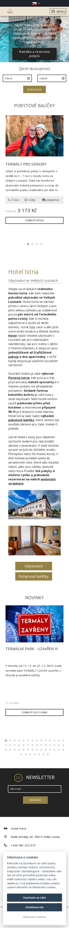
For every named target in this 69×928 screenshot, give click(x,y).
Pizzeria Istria (18, 378)
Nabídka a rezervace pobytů (34, 54)
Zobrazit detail (34, 220)
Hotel (12, 336)
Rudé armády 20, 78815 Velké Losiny (35, 837)
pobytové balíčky (21, 420)
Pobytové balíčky (34, 576)
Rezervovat (34, 89)
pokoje (13, 357)
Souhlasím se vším (34, 897)
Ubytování (33, 566)
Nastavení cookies (34, 916)
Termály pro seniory (26, 164)
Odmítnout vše (34, 907)
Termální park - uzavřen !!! (32, 648)
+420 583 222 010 (23, 845)
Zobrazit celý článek (34, 712)
